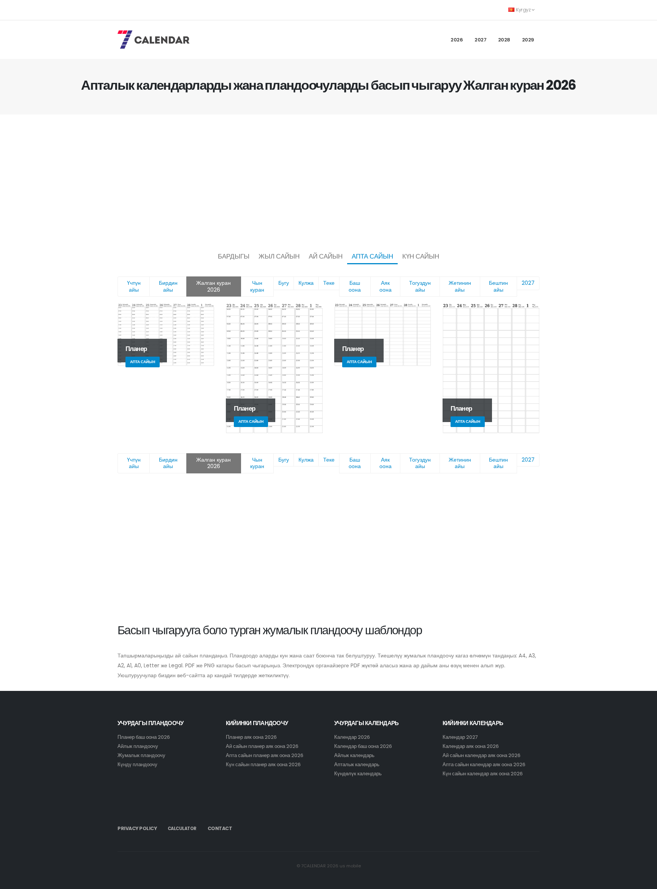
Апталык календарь (356, 764)
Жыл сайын (279, 256)
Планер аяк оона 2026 (251, 737)
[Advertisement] (328, 181)
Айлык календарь (354, 755)
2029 (528, 39)
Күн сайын (420, 256)
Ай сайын (326, 256)
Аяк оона (385, 286)
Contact (220, 828)
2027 (480, 39)
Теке (329, 283)
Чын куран (257, 286)
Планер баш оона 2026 (143, 737)
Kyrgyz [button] (523, 9)
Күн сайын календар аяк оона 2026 (483, 773)
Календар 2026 (352, 737)
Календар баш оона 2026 (363, 746)
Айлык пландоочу (137, 746)
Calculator (182, 829)
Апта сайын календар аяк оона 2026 (484, 764)
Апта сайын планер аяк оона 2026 (264, 755)
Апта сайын (372, 256)
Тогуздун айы (420, 286)
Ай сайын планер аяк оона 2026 (262, 746)
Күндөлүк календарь (358, 773)
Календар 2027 (460, 737)
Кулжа (306, 283)
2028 (504, 39)
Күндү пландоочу (137, 764)
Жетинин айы (460, 286)
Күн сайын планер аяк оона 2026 (263, 764)
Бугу (283, 283)
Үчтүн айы (134, 286)
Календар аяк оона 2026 (471, 746)
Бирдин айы (168, 286)
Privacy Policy (137, 828)
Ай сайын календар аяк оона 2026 (482, 755)
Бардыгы (233, 256)
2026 (457, 39)
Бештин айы (498, 286)
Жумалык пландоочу (141, 755)
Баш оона (355, 286)
